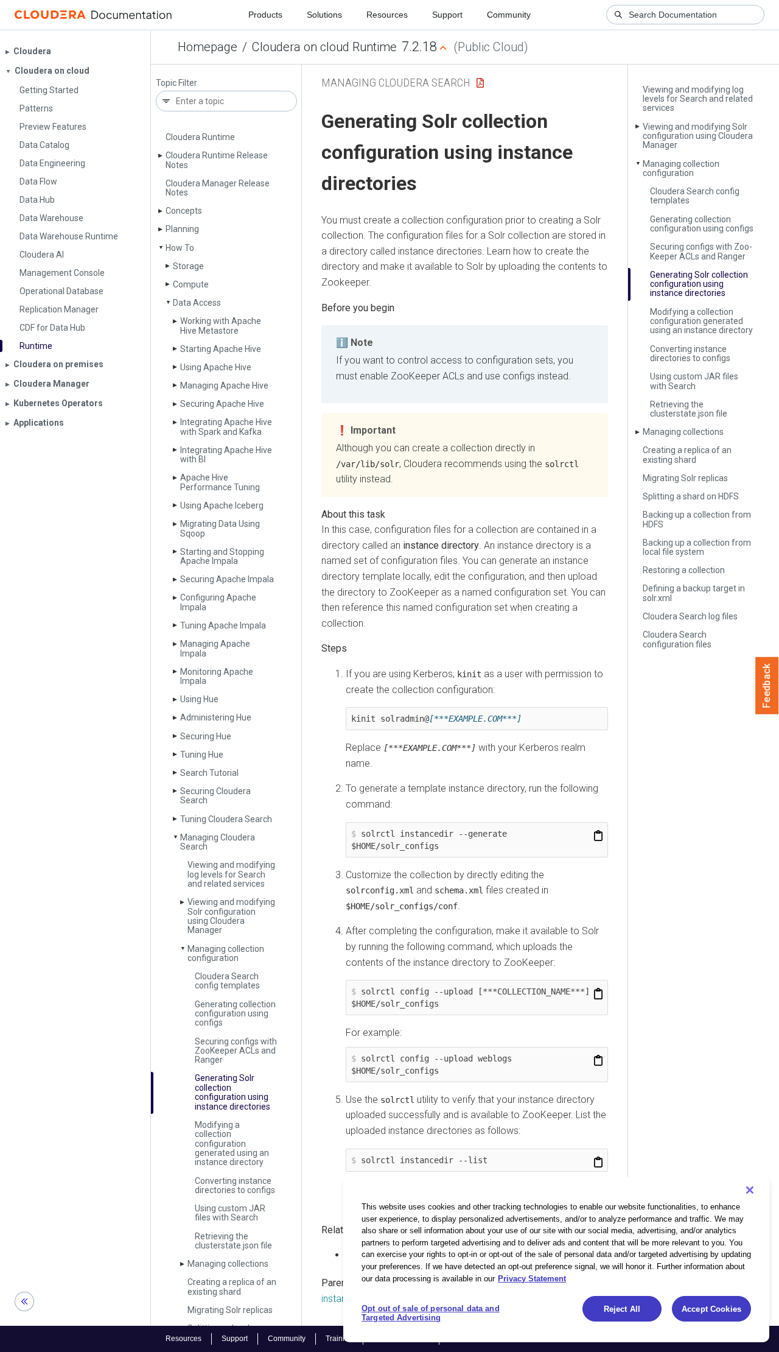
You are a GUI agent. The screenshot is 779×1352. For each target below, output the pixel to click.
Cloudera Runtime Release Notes (217, 159)
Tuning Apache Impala (223, 625)
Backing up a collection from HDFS (697, 519)
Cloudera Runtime (200, 137)
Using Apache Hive (215, 367)
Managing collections (227, 1264)
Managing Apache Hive (224, 385)
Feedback (767, 685)
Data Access (197, 303)
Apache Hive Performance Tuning (220, 482)
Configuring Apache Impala (218, 602)
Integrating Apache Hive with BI (226, 454)
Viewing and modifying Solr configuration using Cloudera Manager (231, 916)
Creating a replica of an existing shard (231, 1286)
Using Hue (199, 699)
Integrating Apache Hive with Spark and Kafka (226, 426)
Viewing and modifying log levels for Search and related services (231, 874)
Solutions (324, 14)
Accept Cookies (711, 1309)
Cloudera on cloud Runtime (324, 47)
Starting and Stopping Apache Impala (222, 556)
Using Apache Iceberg (222, 505)
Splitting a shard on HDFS (691, 496)
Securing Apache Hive (222, 404)
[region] (556, 1259)
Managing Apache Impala (215, 648)
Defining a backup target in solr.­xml (694, 592)
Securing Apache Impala (227, 579)
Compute (191, 284)
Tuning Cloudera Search (226, 819)
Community (509, 14)
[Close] (749, 1190)
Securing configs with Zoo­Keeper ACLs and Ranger (236, 1051)
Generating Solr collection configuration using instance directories (232, 1092)
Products (265, 14)
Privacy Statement (532, 1278)
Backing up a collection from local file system (697, 547)
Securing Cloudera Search (215, 795)
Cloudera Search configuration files (677, 639)
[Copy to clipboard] (598, 836)
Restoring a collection (684, 570)
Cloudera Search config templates (227, 980)
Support (447, 14)
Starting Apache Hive (220, 349)
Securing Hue (205, 736)
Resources (387, 14)
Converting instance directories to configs (235, 1185)
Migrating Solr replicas (230, 1310)
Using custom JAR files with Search (230, 1212)
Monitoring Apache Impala (216, 676)
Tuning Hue (201, 754)
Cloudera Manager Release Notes (218, 187)
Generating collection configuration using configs (235, 1013)
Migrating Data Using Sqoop (220, 528)
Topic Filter (176, 83)
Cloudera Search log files (690, 616)
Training (339, 1338)
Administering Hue (215, 717)
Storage (188, 266)
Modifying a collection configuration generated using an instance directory (232, 1143)
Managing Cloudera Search (217, 842)
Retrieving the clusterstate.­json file (233, 1240)
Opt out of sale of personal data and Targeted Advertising (431, 1313)
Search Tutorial (209, 773)
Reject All (622, 1309)
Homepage (207, 47)
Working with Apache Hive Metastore (220, 325)
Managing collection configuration (225, 953)
